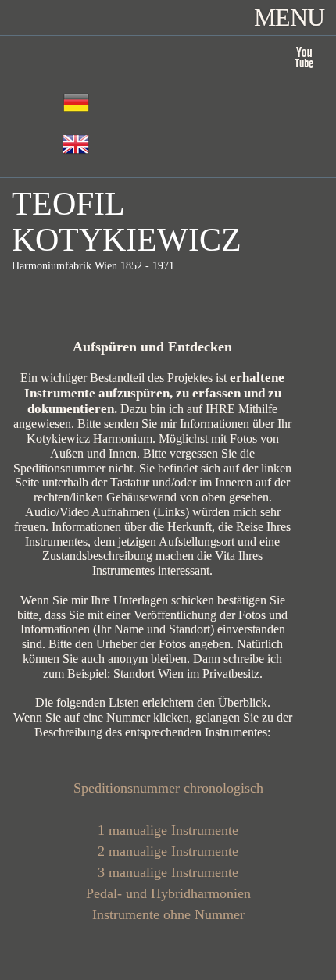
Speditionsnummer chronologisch (168, 788)
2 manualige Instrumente (168, 851)
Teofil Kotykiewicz (126, 222)
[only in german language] (76, 144)
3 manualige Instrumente (168, 872)
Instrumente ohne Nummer (168, 914)
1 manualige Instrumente (168, 830)
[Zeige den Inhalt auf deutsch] (76, 103)
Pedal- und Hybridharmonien (168, 893)
